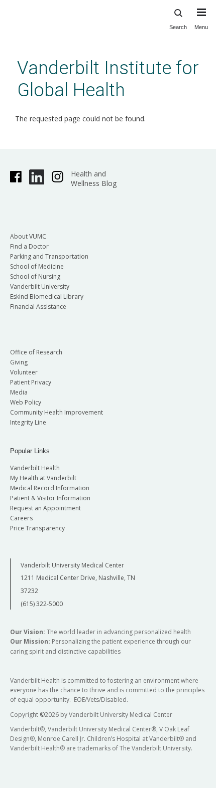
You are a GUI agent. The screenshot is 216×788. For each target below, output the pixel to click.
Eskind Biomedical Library (46, 296)
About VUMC (28, 236)
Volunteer (24, 372)
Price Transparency (37, 528)
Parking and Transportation (49, 256)
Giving (19, 362)
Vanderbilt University (39, 286)
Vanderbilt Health (35, 468)
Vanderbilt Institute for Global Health (108, 79)
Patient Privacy (30, 382)
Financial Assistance (38, 306)
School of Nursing (35, 276)
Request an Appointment (45, 508)
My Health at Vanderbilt (43, 478)
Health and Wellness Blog (94, 178)
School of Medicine (37, 266)
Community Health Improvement (56, 412)
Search (178, 27)
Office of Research (36, 352)
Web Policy (25, 402)
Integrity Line (28, 422)
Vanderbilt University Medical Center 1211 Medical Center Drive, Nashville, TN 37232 (78, 578)
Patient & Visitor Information (50, 498)
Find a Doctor (29, 246)
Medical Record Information (49, 488)
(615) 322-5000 (42, 604)
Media (19, 392)
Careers (21, 518)
